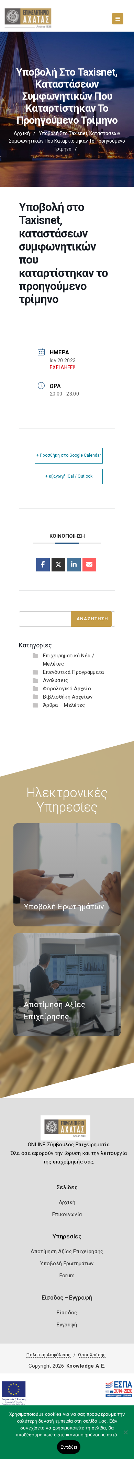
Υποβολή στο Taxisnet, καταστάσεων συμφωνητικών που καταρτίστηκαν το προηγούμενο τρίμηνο (67, 141)
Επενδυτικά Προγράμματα (73, 672)
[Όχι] (125, 1436)
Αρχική (22, 133)
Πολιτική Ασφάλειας (48, 1354)
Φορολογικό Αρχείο (67, 689)
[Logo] (67, 1130)
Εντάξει (68, 1447)
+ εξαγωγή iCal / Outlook (68, 476)
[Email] (89, 564)
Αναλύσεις (55, 680)
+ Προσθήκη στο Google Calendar (68, 455)
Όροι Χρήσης (91, 1354)
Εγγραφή (67, 1325)
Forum (67, 1275)
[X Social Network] (58, 564)
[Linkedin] (74, 564)
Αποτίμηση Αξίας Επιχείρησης (67, 1251)
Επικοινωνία (67, 1214)
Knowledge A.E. (85, 1366)
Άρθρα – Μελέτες (64, 705)
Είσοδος (67, 1313)
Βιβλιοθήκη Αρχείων (67, 697)
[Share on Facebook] (43, 564)
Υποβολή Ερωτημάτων (66, 1263)
